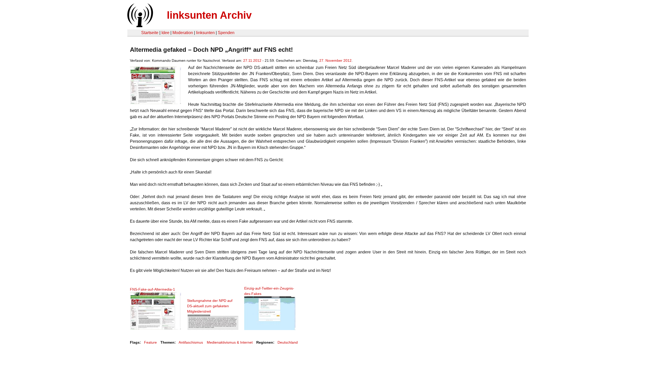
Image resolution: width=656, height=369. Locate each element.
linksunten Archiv (209, 15)
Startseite (149, 32)
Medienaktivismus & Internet (230, 342)
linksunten (205, 32)
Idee (165, 32)
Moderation (182, 32)
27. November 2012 (335, 60)
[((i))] (139, 26)
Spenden (226, 32)
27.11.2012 (252, 60)
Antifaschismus (191, 342)
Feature (150, 342)
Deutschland (288, 342)
